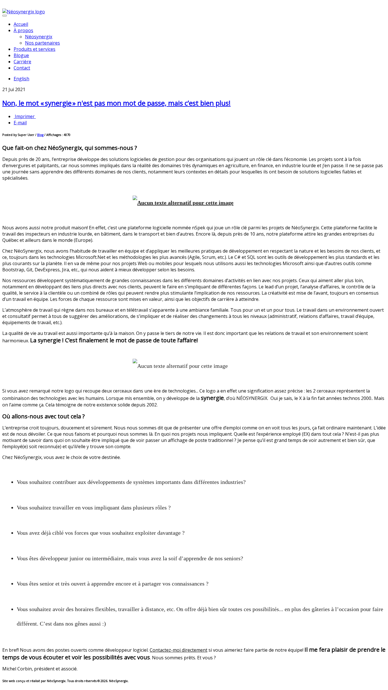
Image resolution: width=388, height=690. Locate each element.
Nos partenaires (42, 43)
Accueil (21, 24)
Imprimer (25, 116)
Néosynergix (38, 36)
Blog (40, 135)
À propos (23, 30)
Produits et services (34, 49)
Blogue (21, 55)
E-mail (20, 122)
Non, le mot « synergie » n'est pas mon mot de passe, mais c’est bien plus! (116, 103)
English (21, 78)
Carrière (22, 61)
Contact (22, 68)
